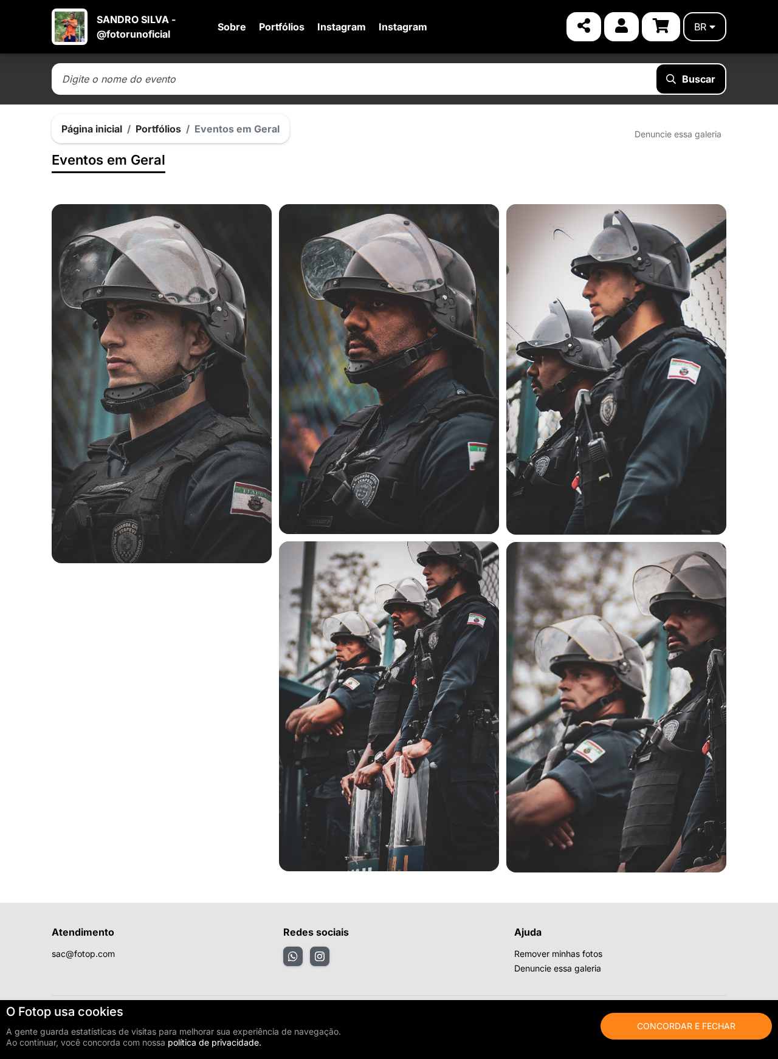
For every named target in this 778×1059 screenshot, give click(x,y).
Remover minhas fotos (558, 953)
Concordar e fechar (686, 1026)
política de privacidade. (214, 1042)
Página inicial (91, 129)
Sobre (232, 27)
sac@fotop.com (83, 953)
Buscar (698, 79)
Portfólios (282, 27)
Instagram (341, 27)
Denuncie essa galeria (678, 134)
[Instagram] (319, 956)
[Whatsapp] (293, 956)
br (700, 27)
